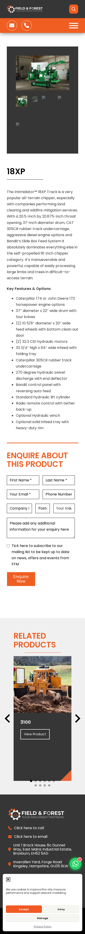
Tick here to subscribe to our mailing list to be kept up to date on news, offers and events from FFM (40, 555)
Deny (61, 909)
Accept (24, 909)
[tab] (31, 781)
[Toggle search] (73, 9)
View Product (35, 734)
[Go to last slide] (8, 718)
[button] (8, 879)
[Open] (73, 25)
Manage (42, 918)
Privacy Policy (42, 926)
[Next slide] (77, 718)
